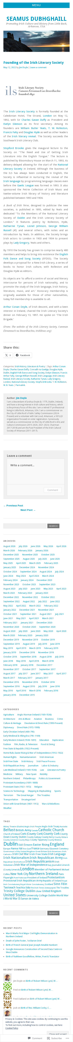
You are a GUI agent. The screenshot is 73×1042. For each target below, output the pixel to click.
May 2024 (21, 576)
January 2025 (9, 567)
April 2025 (21, 563)
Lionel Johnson (36, 226)
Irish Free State (10, 761)
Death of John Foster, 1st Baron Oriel (24, 940)
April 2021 (34, 618)
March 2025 (35, 563)
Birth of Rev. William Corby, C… (36, 1008)
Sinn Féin (60, 884)
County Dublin (18, 836)
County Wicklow (55, 840)
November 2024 (46, 567)
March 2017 (9, 678)
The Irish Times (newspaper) (43, 888)
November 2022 (30, 597)
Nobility (43, 774)
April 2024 (34, 576)
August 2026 (9, 546)
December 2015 (27, 695)
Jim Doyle (23, 67)
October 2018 (10, 656)
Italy (49, 865)
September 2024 (28, 571)
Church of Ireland (11, 834)
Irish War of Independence (31, 864)
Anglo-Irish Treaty (50, 826)
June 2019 (55, 644)
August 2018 (46, 656)
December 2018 (27, 652)
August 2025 (29, 559)
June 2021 (8, 618)
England (57, 844)
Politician (22, 877)
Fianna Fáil (16, 848)
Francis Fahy (10, 132)
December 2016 (11, 682)
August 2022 (29, 601)
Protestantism (56, 877)
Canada (35, 830)
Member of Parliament (48, 869)
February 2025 (51, 563)
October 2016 (48, 682)
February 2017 (25, 678)
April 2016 (21, 690)
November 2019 (30, 639)
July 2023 (23, 588)
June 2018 (8, 661)
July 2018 (59, 656)
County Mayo (24, 840)
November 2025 (30, 554)
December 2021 (27, 610)
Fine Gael (27, 849)
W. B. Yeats (8, 385)
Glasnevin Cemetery (58, 849)
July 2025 (42, 559)
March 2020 (9, 635)
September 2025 (11, 559)
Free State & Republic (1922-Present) (21, 748)
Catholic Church (51, 830)
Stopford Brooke (13, 148)
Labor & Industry (50, 765)
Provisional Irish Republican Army (22, 880)
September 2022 (11, 601)
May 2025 (8, 563)
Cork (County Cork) (31, 833)
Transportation (10, 799)
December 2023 (44, 580)
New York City (19, 874)
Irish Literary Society (22, 111)
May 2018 (21, 661)
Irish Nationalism (16, 858)
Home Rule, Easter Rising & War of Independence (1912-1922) (33, 753)
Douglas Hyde (32, 132)
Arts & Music (25, 719)
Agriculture (8, 714)
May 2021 (21, 618)
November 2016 (30, 682)
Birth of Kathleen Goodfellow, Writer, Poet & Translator (32, 956)
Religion (38, 786)
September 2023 (47, 584)
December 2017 (44, 665)
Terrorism (8, 795)
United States (14, 895)
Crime (60, 719)
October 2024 (10, 571)
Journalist (56, 865)
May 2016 (8, 690)
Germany (44, 849)
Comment (52, 490)
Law (42, 770)
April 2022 (21, 605)
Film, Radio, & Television (26, 744)
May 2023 (48, 588)
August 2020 (9, 631)
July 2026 (23, 546)
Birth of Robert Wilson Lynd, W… (42, 981)
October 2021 (10, 614)
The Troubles (43, 795)
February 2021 (10, 622)
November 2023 (11, 584)
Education (44, 740)
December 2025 (11, 554)
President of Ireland (37, 877)
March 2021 (48, 618)
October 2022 (48, 597)
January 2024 (27, 580)
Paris (61, 874)
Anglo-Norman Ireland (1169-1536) (34, 714)
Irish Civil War (20, 854)
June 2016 (55, 686)
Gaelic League (25, 185)
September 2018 (28, 656)
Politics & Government (49, 778)
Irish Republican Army (14, 765)
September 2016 (11, 686)
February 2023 (25, 593)
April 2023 (61, 588)
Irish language (11, 181)
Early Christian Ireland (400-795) (18, 731)
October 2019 (48, 639)
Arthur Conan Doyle (15, 306)
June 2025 (55, 559)
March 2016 (35, 690)
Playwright (8, 877)
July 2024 (59, 571)
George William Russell (26, 376)
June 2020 (35, 631)
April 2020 (61, 631)
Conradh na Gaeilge (39, 369)
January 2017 (41, 678)
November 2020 (11, 627)
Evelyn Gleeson (12, 123)
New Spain (31, 774)
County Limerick (10, 840)
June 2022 (55, 601)
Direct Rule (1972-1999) (28, 727)
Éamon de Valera (30, 898)
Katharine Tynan (13, 226)
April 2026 (61, 546)
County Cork (52, 833)
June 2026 (35, 546)
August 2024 (46, 571)
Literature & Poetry (36, 366)
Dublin (21, 217)
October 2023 (29, 584)
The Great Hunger (25, 795)
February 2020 (25, 635)
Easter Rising (41, 844)
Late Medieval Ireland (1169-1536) (20, 770)
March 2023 (9, 593)
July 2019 (42, 644)
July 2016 (42, 686)
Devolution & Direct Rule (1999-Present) (43, 723)
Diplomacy (8, 727)
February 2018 (10, 665)
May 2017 (48, 673)
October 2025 (48, 554)
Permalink (20, 385)
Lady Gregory (21, 242)
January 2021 (27, 622)
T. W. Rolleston (57, 128)
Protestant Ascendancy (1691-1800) (20, 782)
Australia (63, 827)
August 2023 (9, 588)
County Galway (34, 837)
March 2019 (35, 648)
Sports (57, 791)
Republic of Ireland (52, 880)
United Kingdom (51, 891)
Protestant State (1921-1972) (17, 786)
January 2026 (41, 550)
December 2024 (27, 567)
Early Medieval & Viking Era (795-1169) (21, 735)
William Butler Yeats (33, 128)
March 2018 (48, 661)
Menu (36, 5)
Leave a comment (38, 67)
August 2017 (9, 673)
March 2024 (48, 576)
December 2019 (11, 639)
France (35, 848)
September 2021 (28, 614)
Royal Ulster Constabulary (32, 884)
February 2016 (51, 690)
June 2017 (35, 673)
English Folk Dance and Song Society (27, 373)
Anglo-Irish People (32, 826)
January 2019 (9, 652)
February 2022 (51, 605)
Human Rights (9, 757)
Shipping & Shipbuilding (39, 791)
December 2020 (44, 622)
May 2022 (8, 605)
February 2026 (25, 550)
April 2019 (21, 648)
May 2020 (48, 631)
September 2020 (47, 627)
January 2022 (9, 610)
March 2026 (9, 550)
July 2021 (59, 614)
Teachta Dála (23, 887)
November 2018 (46, 652)
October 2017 (29, 669)
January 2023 (41, 593)
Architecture (9, 719)
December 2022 (11, 597)
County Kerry (48, 837)
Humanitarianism (28, 757)
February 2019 (51, 648)
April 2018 (34, 661)
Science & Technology (13, 791)
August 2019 (29, 644)
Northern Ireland (11, 778)
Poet (16, 877)
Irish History (20, 366)
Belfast (9, 830)
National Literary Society (23, 382)
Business (49, 719)
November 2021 (46, 610)
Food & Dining (48, 744)
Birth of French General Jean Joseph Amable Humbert (31, 945)
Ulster (39, 891)
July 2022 (42, 601)
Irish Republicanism (39, 861)
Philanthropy (29, 778)
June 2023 (35, 588)
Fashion (7, 744)
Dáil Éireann (25, 844)
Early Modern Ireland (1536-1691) (19, 740)
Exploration (57, 740)
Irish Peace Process (45, 761)
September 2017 (47, 669)
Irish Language (45, 376)
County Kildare (61, 837)
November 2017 (11, 669)
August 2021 (46, 614)
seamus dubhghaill (36, 19)
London (47, 115)
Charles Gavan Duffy (34, 119)
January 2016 (9, 695)
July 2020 (23, 631)
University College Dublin (41, 895)
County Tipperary (38, 839)
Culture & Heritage (12, 723)
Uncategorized (28, 799)
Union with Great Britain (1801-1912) (21, 804)
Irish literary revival (24, 136)
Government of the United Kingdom (19, 851)
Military (19, 774)
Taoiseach (9, 887)
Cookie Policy (11, 1028)
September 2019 (11, 644)
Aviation (38, 719)
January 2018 (27, 665)
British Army (23, 830)
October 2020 (29, 627)
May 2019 (8, 648)
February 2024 (10, 580)
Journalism (33, 765)
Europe (6, 848)
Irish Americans (55, 851)
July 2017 (23, 673)
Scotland (49, 884)
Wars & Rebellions (50, 804)
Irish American (47, 757)
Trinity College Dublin (19, 891)
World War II (12, 898)
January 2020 (41, 635)
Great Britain (41, 851)
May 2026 (48, 546)
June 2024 (8, 576)
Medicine (7, 774)
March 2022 (35, 605)
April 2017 (61, 673)
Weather (7, 808)
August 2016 (29, 686)
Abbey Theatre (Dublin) (13, 826)
